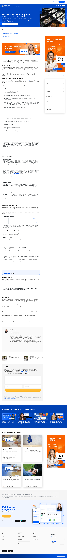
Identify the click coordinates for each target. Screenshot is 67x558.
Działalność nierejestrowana (50, 88)
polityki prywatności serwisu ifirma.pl (10, 398)
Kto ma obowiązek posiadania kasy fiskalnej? (10, 33)
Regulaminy (41, 551)
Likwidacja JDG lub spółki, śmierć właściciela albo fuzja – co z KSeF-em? (11, 477)
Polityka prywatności (47, 551)
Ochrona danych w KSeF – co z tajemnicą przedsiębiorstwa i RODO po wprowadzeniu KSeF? (10, 448)
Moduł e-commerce (20, 540)
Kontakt (3, 539)
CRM (18, 543)
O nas (3, 532)
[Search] (63, 75)
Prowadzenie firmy (48, 106)
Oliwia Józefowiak (28, 486)
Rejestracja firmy (48, 109)
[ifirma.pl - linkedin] (62, 556)
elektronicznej (20, 263)
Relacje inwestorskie (53, 551)
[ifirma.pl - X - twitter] (60, 556)
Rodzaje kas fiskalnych (7, 36)
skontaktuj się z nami (23, 371)
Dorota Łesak (6, 486)
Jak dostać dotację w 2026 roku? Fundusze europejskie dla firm (32, 448)
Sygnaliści (58, 551)
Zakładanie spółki (20, 533)
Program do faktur (20, 539)
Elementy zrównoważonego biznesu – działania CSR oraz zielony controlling (32, 477)
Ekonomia (47, 93)
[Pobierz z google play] (23, 521)
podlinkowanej (21, 164)
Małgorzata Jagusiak (6, 6)
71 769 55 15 (62, 534)
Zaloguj (56, 1)
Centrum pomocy (35, 533)
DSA (64, 551)
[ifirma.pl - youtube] (64, 556)
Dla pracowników (48, 86)
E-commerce (48, 91)
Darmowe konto (61, 1)
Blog (33, 532)
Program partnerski (4, 540)
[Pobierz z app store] (17, 521)
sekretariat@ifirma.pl (54, 543)
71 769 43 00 (62, 543)
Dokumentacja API (35, 539)
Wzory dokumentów (36, 536)
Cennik (3, 533)
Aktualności (47, 83)
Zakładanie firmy (20, 532)
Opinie (3, 536)
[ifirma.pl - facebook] (58, 556)
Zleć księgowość (7, 516)
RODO (61, 551)
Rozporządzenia (29, 80)
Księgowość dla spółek (21, 536)
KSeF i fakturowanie (49, 96)
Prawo (47, 104)
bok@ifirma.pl (53, 534)
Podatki (47, 101)
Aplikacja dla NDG (20, 542)
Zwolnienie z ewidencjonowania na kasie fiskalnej (11, 34)
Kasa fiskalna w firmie (7, 31)
